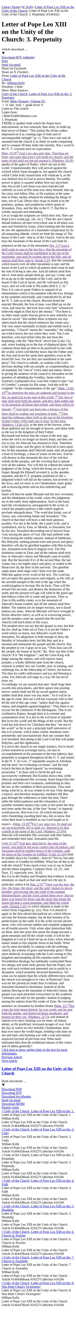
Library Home (11, 7)
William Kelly (16, 83)
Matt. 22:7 (38, 1011)
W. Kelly (27, 7)
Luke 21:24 (38, 849)
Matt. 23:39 (37, 827)
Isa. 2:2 (37, 253)
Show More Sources (15, 90)
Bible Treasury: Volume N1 (27, 101)
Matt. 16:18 (37, 157)
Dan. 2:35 (38, 895)
